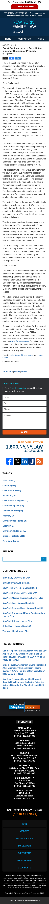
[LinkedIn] (24, 461)
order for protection (19, 341)
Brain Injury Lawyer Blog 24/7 (16, 583)
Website (24, 831)
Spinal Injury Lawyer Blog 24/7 (17, 626)
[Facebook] (9, 461)
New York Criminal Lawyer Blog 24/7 (20, 593)
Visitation (9, 496)
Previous (8, 372)
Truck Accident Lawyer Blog (16, 631)
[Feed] (39, 461)
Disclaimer (24, 846)
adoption (9, 526)
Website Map (24, 860)
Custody (9, 485)
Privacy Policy (24, 838)
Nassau (30, 355)
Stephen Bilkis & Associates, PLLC (31, 893)
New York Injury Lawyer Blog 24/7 (18, 603)
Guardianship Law (13, 506)
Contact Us (24, 39)
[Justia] (31, 461)
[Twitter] (17, 461)
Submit (24, 432)
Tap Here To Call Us (24, 6)
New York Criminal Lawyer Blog (17, 621)
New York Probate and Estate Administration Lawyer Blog (24, 614)
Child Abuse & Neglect (15, 501)
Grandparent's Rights (15, 521)
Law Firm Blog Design (23, 900)
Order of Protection (14, 536)
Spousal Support (13, 511)
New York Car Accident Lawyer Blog (20, 588)
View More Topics (11, 541)
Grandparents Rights (14, 531)
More (41, 39)
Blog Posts (24, 868)
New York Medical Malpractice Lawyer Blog (23, 598)
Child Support (15, 355)
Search (44, 559)
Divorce (24, 355)
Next (24, 372)
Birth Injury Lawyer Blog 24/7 (16, 578)
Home (8, 39)
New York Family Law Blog (24, 27)
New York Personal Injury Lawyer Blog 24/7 (23, 608)
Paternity (9, 516)
